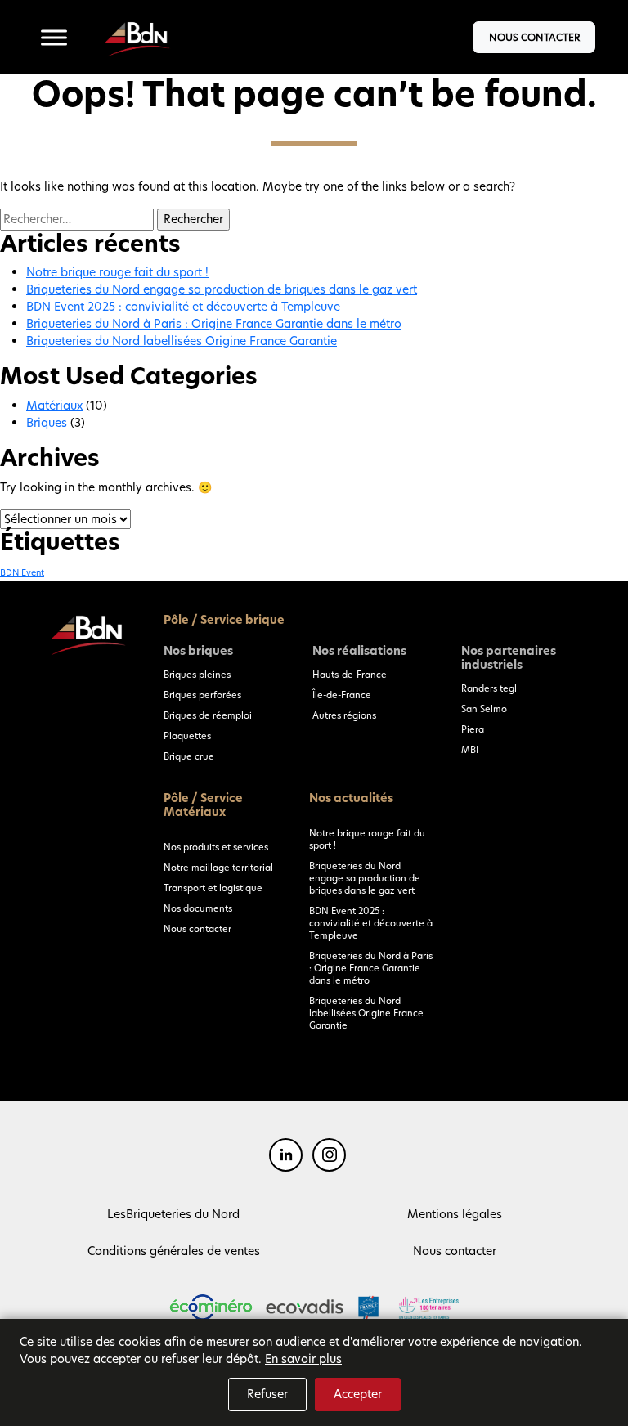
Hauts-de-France (349, 674)
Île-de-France (341, 695)
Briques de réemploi (208, 715)
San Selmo (484, 708)
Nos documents (198, 908)
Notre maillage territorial (218, 867)
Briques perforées (202, 695)
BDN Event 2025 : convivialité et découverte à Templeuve (183, 306)
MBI (469, 749)
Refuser (267, 1394)
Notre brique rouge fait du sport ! (117, 272)
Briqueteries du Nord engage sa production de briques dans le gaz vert (221, 289)
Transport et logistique (213, 888)
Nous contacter (534, 37)
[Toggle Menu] (54, 38)
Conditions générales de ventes (173, 1251)
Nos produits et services (216, 847)
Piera (472, 729)
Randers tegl (489, 688)
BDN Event (22, 573)
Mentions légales (454, 1214)
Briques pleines (197, 674)
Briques (46, 423)
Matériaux (54, 405)
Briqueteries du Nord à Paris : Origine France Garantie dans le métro (213, 324)
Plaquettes (187, 735)
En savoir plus (303, 1359)
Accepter (358, 1394)
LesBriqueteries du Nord (173, 1214)
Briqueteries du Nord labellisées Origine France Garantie (181, 341)
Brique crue (189, 756)
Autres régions (344, 715)
